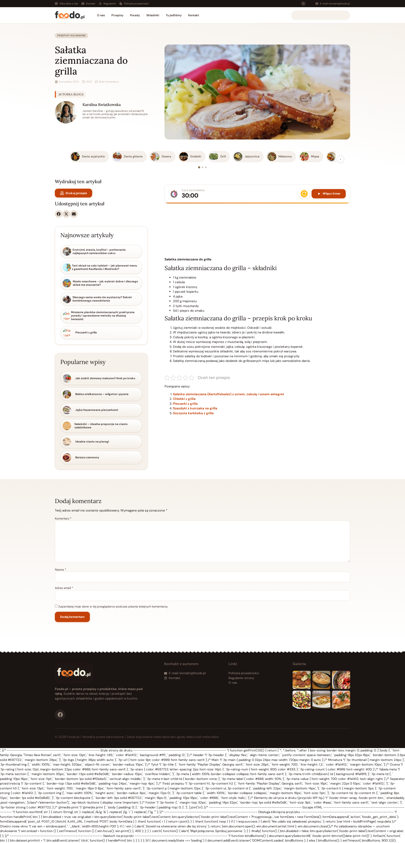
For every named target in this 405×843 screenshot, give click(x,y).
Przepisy (117, 15)
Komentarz (63, 518)
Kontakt (193, 15)
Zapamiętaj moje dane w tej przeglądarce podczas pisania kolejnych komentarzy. (113, 606)
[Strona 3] (206, 167)
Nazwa (60, 569)
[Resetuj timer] (304, 194)
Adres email (64, 587)
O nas (101, 15)
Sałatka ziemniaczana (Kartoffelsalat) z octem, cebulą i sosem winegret (228, 394)
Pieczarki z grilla (185, 404)
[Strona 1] (199, 167)
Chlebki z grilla (184, 399)
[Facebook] (303, 3)
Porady (135, 15)
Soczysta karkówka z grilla (193, 413)
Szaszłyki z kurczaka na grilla (195, 408)
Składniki (152, 15)
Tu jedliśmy (174, 15)
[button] (58, 214)
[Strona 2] (202, 167)
